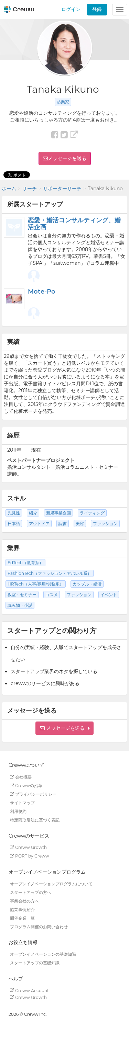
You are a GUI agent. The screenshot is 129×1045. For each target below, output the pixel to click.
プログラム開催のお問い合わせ (39, 926)
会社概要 (23, 777)
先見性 (14, 512)
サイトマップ (22, 802)
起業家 (63, 101)
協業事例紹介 (22, 909)
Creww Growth (30, 847)
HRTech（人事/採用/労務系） (36, 584)
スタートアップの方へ (30, 892)
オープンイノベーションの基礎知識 (43, 954)
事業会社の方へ (24, 900)
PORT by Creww (31, 856)
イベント (108, 594)
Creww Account (31, 990)
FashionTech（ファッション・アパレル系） (50, 573)
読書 (62, 523)
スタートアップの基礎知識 (35, 962)
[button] (64, 728)
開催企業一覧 (22, 917)
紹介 (33, 512)
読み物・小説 (20, 605)
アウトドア (39, 523)
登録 (97, 9)
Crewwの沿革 (28, 785)
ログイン (70, 9)
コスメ (51, 594)
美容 (80, 523)
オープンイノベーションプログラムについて (51, 883)
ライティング (92, 512)
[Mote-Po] (14, 298)
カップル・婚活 (87, 584)
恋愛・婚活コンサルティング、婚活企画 (74, 223)
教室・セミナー (22, 594)
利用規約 (18, 811)
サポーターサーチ (62, 188)
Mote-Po (41, 291)
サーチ (29, 188)
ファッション (105, 523)
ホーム (9, 188)
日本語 (14, 523)
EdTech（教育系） (25, 562)
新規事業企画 (58, 512)
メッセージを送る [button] (67, 158)
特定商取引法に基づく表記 (35, 819)
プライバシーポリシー (35, 794)
